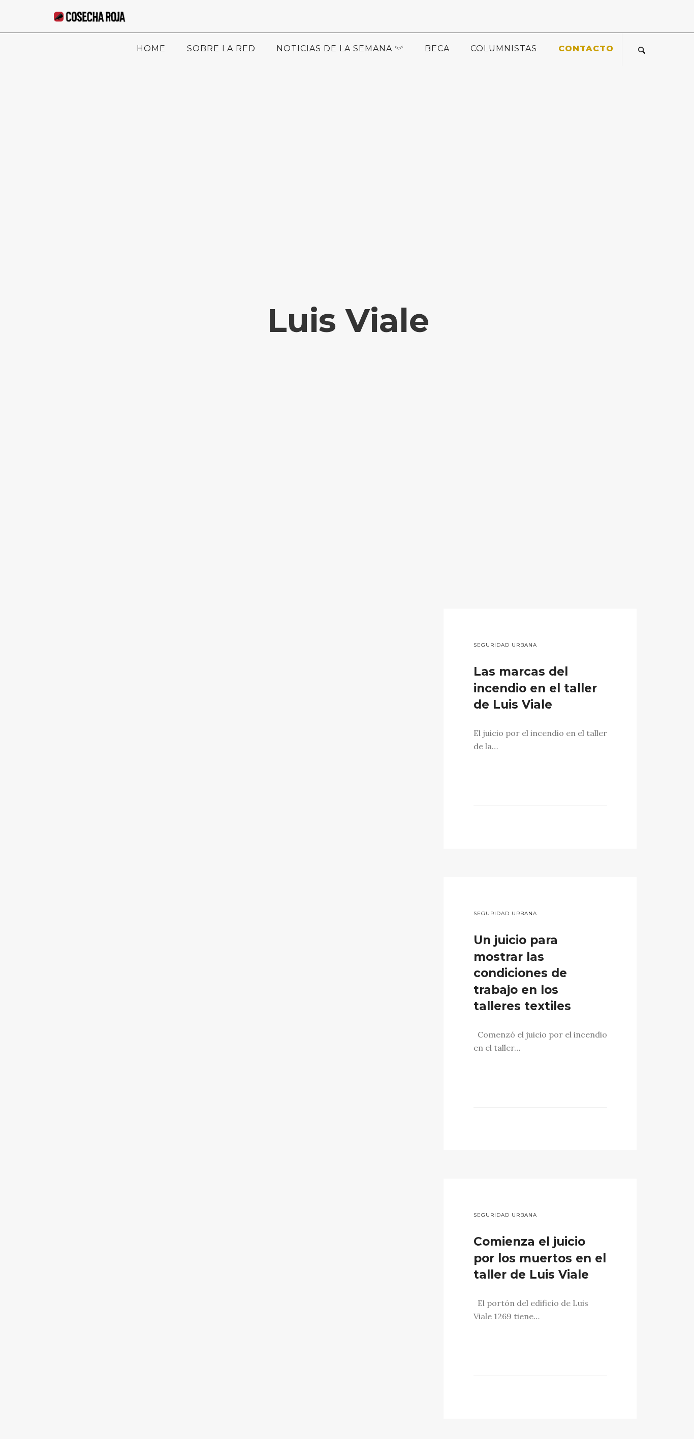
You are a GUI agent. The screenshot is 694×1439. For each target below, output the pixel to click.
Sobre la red (221, 48)
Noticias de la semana (334, 48)
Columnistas (503, 48)
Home (151, 48)
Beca (437, 48)
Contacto (586, 48)
